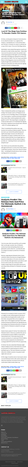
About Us (3, 432)
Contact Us (4, 433)
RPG (6, 158)
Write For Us (4, 442)
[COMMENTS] (21, 27)
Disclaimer (3, 434)
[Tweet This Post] (9, 27)
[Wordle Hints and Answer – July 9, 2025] (4, 170)
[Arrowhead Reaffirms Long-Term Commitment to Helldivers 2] (4, 186)
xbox (13, 158)
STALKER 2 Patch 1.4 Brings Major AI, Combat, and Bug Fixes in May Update (17, 177)
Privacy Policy (4, 438)
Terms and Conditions (6, 441)
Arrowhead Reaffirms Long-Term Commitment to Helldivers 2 (17, 184)
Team (2, 440)
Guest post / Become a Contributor (9, 437)
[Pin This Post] (15, 27)
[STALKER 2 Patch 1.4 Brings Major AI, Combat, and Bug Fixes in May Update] (4, 178)
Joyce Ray (10, 22)
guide (18, 157)
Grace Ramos (11, 208)
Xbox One (17, 158)
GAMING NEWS (13, 157)
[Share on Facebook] (6, 27)
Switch (9, 158)
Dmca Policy (4, 436)
